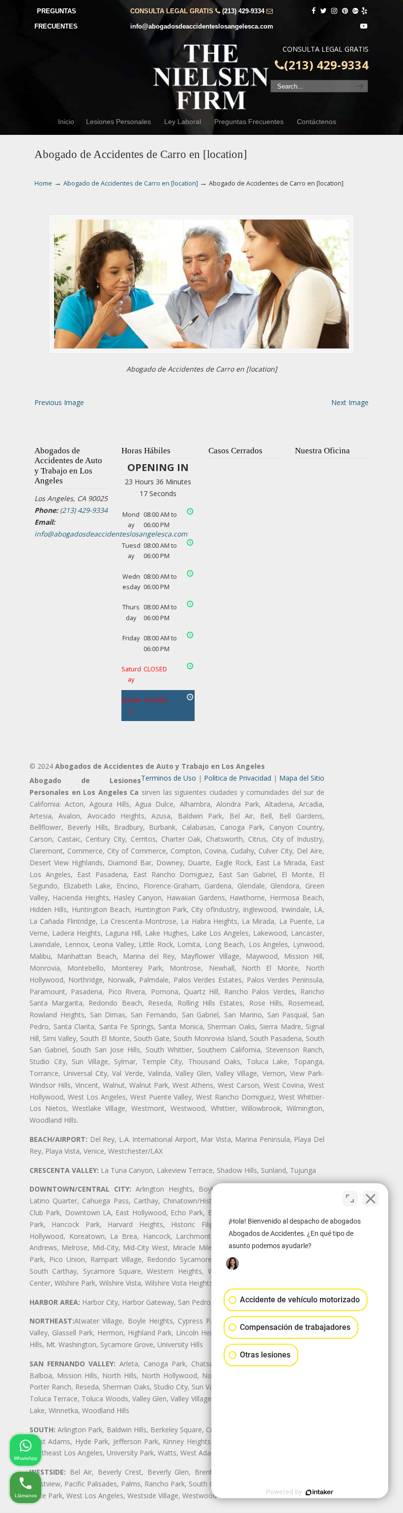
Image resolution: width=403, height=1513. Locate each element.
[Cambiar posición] (350, 1198)
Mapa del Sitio (301, 778)
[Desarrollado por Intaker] (319, 1492)
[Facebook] (313, 11)
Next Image (350, 402)
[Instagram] (334, 11)
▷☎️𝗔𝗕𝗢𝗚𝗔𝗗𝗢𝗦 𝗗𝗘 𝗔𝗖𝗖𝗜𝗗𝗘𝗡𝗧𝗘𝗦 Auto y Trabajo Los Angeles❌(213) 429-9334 (211, 77)
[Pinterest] (345, 11)
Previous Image (59, 402)
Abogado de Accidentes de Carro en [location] (130, 183)
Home (43, 183)
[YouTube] (364, 26)
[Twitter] (323, 11)
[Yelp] (364, 11)
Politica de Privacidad (237, 778)
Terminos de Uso (168, 778)
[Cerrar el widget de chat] (370, 1198)
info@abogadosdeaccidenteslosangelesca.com (201, 26)
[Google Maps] (355, 11)
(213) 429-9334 (243, 11)
